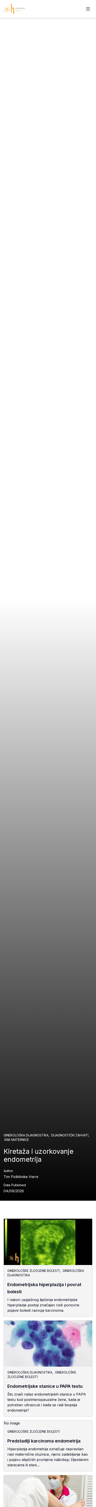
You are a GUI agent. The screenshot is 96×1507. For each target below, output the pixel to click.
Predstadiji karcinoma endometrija (44, 1441)
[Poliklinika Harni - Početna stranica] (14, 9)
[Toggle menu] (87, 8)
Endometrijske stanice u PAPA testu (45, 1386)
